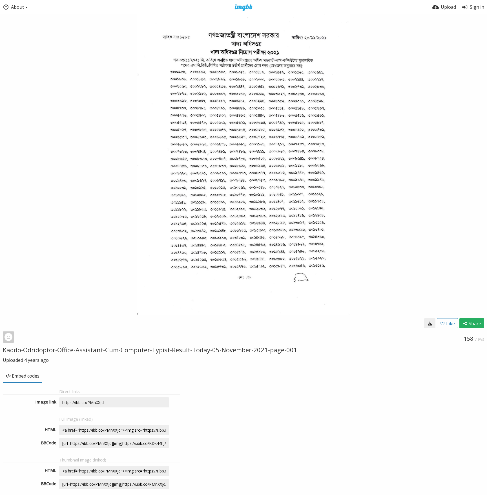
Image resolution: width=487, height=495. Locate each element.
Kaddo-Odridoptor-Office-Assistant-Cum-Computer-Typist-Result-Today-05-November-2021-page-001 (150, 349)
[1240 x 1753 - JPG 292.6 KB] (429, 323)
